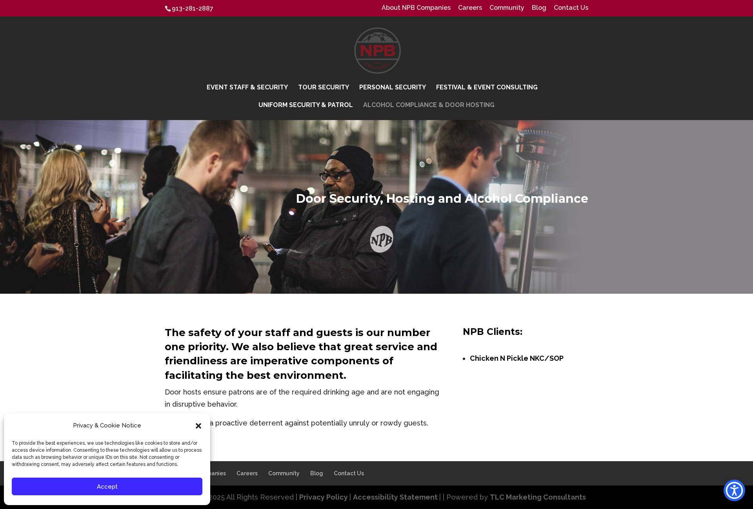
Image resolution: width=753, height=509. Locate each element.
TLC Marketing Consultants (538, 497)
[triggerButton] (734, 490)
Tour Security (323, 88)
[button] (198, 426)
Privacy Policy (324, 497)
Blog (539, 8)
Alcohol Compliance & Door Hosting (429, 105)
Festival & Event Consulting (487, 88)
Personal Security (392, 88)
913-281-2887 (192, 8)
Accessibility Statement (396, 497)
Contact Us (571, 8)
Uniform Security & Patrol (305, 105)
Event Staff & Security (247, 88)
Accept (107, 486)
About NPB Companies (416, 8)
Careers (470, 8)
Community (506, 8)
